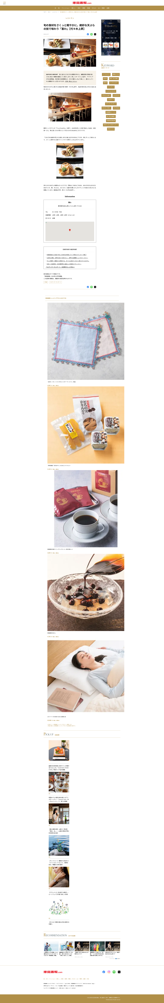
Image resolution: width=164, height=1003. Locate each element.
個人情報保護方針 (79, 985)
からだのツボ (116, 95)
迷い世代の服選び (111, 116)
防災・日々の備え (114, 78)
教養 (88, 8)
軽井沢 (105, 82)
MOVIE (105, 78)
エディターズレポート (56, 282)
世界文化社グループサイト (49, 985)
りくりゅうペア (106, 74)
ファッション (65, 8)
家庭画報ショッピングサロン (49, 983)
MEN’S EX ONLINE (87, 983)
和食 (46, 282)
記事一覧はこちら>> (71, 81)
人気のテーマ (111, 99)
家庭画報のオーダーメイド (76, 983)
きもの (94, 8)
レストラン (54, 12)
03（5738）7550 (57, 212)
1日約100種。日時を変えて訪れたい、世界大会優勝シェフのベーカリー (67, 258)
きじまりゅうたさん (110, 91)
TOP (45, 12)
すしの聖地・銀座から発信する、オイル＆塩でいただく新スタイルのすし (68, 261)
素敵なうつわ (116, 74)
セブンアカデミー (60, 983)
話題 (108, 8)
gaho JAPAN (67, 983)
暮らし (73, 8)
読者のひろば (111, 129)
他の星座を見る (110, 51)
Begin (93, 983)
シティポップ (111, 86)
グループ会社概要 (59, 985)
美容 (79, 8)
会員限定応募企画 (111, 120)
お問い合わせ (61, 988)
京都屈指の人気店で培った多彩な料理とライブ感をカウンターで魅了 (66, 254)
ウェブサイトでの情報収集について (51, 988)
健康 (83, 8)
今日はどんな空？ (106, 95)
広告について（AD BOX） (71, 988)
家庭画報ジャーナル (110, 112)
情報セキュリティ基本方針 (69, 985)
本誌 (88, 978)
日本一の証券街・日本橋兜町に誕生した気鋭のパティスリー (64, 264)
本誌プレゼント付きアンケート (111, 124)
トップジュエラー (114, 82)
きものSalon (116, 107)
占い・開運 (101, 8)
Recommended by (112, 958)
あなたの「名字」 (106, 107)
